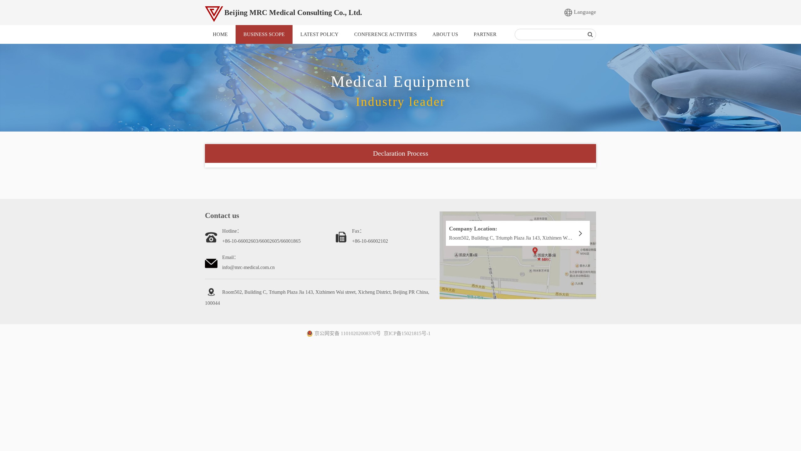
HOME (220, 34)
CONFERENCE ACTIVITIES (385, 34)
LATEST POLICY (319, 34)
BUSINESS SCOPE (264, 34)
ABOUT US (445, 34)
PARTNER (485, 34)
